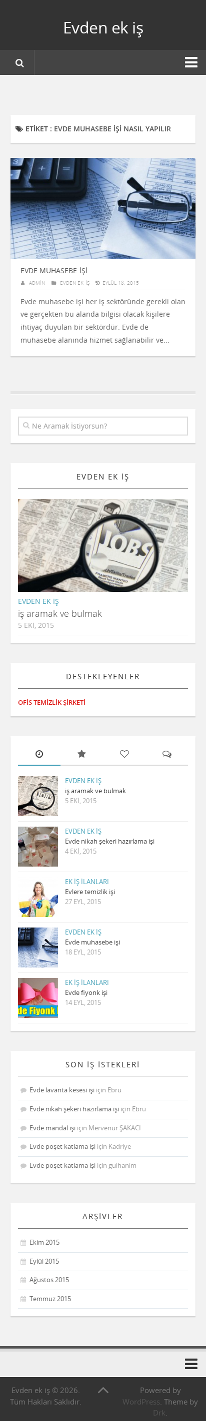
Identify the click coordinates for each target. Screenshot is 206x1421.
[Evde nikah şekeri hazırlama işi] (38, 847)
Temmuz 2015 (50, 1298)
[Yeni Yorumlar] (167, 755)
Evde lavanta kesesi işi (62, 1089)
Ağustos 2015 (49, 1279)
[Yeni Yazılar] (39, 755)
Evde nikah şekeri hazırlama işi (109, 841)
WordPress (141, 1402)
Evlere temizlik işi (90, 891)
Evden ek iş (103, 27)
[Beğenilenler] (124, 755)
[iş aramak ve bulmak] (111, 553)
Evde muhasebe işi (54, 270)
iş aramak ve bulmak (60, 613)
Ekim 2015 (45, 1242)
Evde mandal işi (53, 1127)
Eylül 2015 (44, 1261)
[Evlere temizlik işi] (38, 897)
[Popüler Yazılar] (81, 755)
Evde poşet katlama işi (63, 1146)
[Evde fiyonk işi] (38, 998)
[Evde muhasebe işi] (38, 947)
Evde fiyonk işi (86, 992)
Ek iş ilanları (87, 881)
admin (37, 282)
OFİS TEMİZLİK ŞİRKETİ (52, 702)
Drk (159, 1413)
